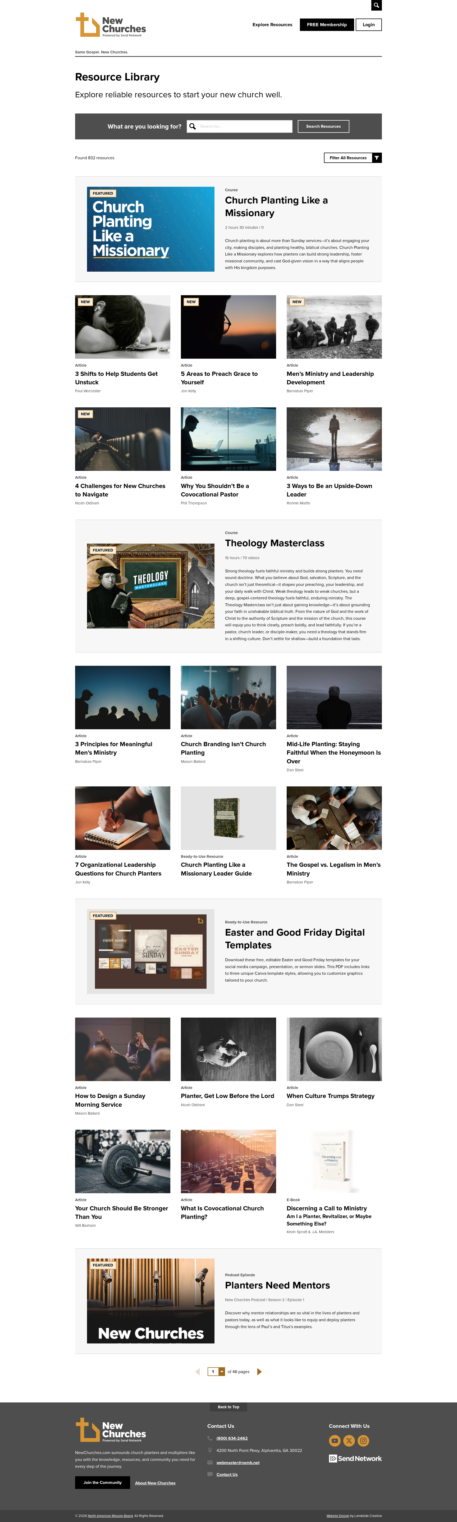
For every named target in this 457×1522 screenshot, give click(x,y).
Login (369, 24)
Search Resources (323, 126)
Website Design (338, 1515)
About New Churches (155, 1483)
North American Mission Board (110, 1515)
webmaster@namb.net (238, 1463)
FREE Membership (327, 24)
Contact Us (227, 1474)
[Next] (259, 1371)
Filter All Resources (348, 158)
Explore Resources (273, 24)
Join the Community (103, 1482)
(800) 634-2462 (232, 1438)
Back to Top (228, 1407)
